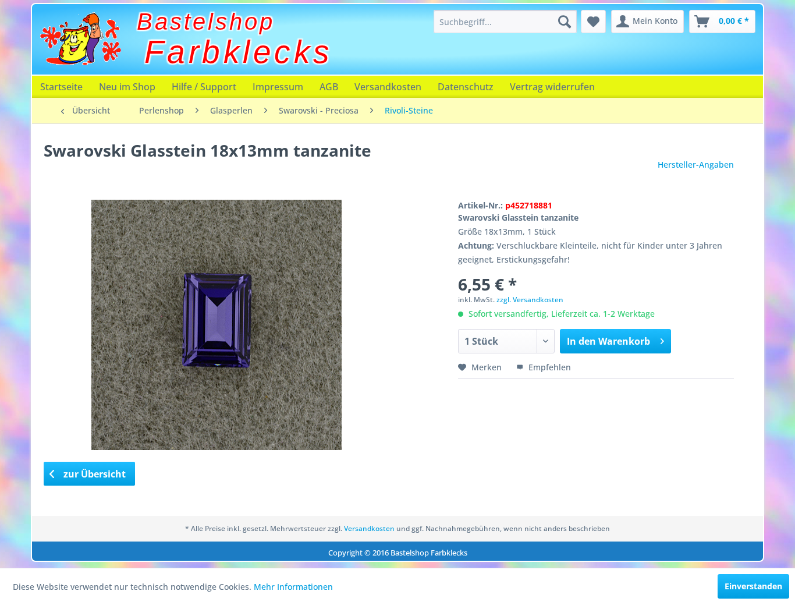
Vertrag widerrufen (552, 86)
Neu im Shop (127, 86)
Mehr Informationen (293, 586)
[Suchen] (564, 21)
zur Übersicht (93, 474)
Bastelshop (206, 21)
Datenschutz (466, 86)
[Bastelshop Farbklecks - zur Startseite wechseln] (80, 39)
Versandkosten (387, 86)
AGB (329, 86)
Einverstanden (753, 586)
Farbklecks (238, 52)
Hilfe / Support (204, 86)
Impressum (278, 86)
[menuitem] (505, 21)
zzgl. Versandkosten (529, 300)
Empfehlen (548, 367)
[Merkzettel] (593, 21)
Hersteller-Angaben (696, 164)
